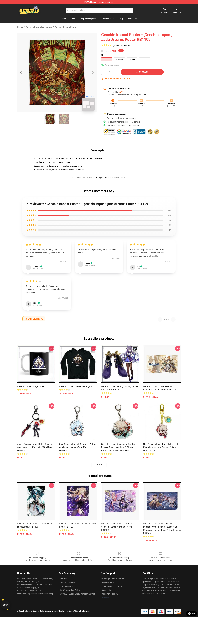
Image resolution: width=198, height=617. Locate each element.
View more (99, 465)
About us (63, 579)
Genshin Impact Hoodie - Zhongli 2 (75, 386)
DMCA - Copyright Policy (70, 590)
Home (20, 27)
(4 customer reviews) (122, 45)
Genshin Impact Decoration (39, 27)
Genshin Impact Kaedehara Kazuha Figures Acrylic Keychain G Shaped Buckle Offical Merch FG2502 (118, 447)
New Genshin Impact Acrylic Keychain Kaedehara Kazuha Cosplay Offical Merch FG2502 (161, 447)
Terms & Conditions (68, 582)
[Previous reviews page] (160, 319)
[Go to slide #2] (64, 119)
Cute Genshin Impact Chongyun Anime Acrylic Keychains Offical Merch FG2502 (77, 447)
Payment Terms (107, 582)
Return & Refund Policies (111, 586)
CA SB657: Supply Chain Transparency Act (77, 594)
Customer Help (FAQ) (110, 594)
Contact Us (106, 590)
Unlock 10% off (5, 605)
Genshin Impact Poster (65, 27)
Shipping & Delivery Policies (112, 579)
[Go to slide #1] (50, 119)
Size (103, 55)
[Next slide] (92, 72)
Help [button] (193, 614)
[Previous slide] (21, 72)
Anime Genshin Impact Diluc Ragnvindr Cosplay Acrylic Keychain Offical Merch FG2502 (35, 447)
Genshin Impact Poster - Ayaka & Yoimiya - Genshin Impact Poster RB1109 (116, 526)
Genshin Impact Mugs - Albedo (31, 386)
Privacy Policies (66, 586)
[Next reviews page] (173, 319)
